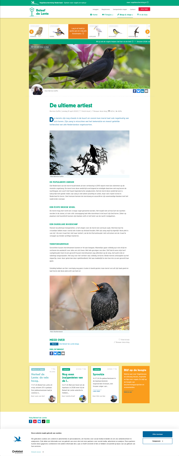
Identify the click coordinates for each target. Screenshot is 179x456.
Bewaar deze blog (100, 111)
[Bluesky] (39, 421)
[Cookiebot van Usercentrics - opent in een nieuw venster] (17, 452)
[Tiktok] (43, 421)
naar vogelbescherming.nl (136, 2)
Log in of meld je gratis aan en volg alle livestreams (78, 31)
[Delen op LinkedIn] (142, 91)
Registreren (106, 9)
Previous (31, 32)
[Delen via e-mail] (146, 91)
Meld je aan (128, 392)
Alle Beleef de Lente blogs (69, 344)
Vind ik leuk (85, 111)
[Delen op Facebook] (134, 91)
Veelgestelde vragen (120, 9)
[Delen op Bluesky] (138, 91)
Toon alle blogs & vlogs (41, 47)
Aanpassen (156, 441)
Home (94, 15)
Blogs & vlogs (125, 15)
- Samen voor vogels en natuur (62, 3)
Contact (132, 9)
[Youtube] (35, 421)
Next (147, 32)
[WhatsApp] (48, 421)
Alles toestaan (157, 434)
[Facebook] (30, 421)
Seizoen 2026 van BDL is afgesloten (137, 42)
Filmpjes (108, 15)
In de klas (143, 15)
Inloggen (96, 9)
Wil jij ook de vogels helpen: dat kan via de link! (99, 42)
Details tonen (36, 452)
